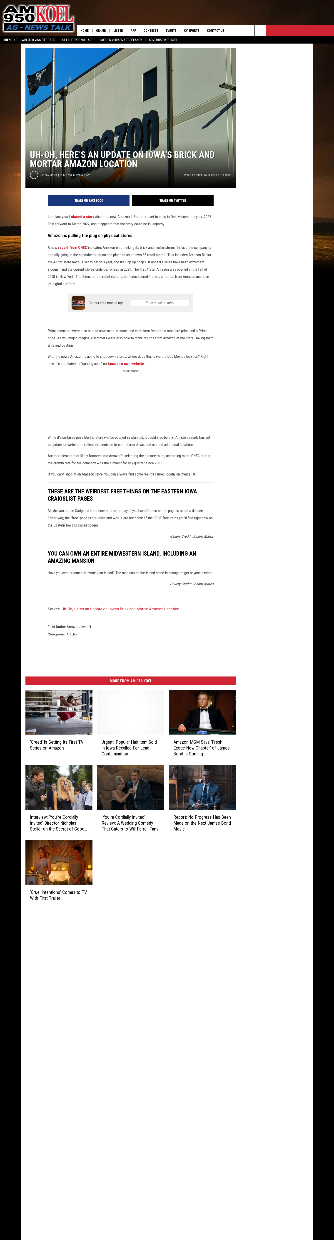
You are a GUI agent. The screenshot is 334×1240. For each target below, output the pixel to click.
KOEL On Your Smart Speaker (121, 40)
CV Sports (191, 30)
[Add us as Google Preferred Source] (248, 30)
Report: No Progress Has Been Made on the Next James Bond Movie (202, 823)
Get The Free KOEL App (77, 40)
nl (90, 627)
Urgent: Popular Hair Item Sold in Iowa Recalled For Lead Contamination (129, 748)
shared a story (82, 216)
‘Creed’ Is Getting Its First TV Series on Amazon (57, 745)
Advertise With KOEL (163, 40)
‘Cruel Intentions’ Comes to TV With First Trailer (58, 895)
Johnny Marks (48, 175)
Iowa (84, 627)
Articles (71, 634)
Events (171, 30)
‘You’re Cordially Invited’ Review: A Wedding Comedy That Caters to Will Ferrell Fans (130, 823)
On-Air (101, 30)
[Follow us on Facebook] (260, 30)
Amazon (73, 627)
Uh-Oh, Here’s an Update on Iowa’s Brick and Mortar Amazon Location (120, 609)
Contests (151, 30)
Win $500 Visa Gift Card (38, 40)
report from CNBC (72, 247)
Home (84, 30)
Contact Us (215, 30)
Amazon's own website (126, 363)
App (133, 30)
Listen (118, 30)
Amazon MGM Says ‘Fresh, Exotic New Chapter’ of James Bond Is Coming (201, 748)
